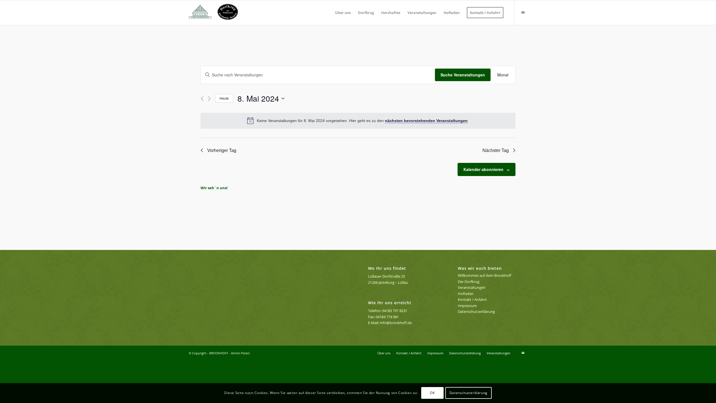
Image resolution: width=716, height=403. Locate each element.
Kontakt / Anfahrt (472, 299)
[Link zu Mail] (523, 12)
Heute (224, 98)
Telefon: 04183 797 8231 (387, 310)
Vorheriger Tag (221, 150)
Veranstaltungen (472, 287)
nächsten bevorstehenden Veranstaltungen (426, 120)
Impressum (467, 305)
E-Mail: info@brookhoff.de (390, 322)
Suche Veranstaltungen (463, 75)
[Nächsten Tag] (209, 98)
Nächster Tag (495, 150)
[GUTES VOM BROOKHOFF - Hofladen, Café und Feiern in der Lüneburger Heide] (215, 12)
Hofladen (466, 293)
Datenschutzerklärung (476, 311)
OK (432, 393)
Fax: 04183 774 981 (383, 316)
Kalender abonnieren (483, 169)
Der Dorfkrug (468, 281)
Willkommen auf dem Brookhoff (484, 275)
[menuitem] (342, 12)
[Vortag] (202, 98)
